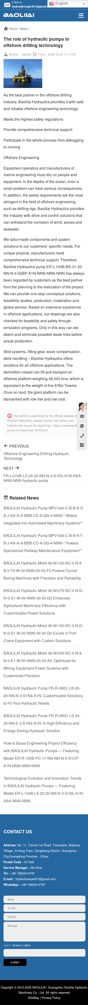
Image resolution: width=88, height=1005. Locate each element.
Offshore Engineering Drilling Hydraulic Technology (36, 456)
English (61, 3)
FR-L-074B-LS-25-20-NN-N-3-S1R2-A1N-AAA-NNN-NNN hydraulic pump (43, 478)
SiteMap (33, 997)
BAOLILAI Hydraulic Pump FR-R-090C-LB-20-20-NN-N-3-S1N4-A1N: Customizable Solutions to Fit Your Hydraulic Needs (43, 695)
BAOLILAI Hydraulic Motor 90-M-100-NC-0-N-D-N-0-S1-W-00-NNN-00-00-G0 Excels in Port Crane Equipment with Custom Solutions (43, 633)
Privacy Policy (51, 997)
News (23, 28)
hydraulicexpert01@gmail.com (32, 6)
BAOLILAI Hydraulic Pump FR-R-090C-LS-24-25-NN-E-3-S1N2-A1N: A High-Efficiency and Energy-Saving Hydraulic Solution (42, 723)
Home (13, 28)
